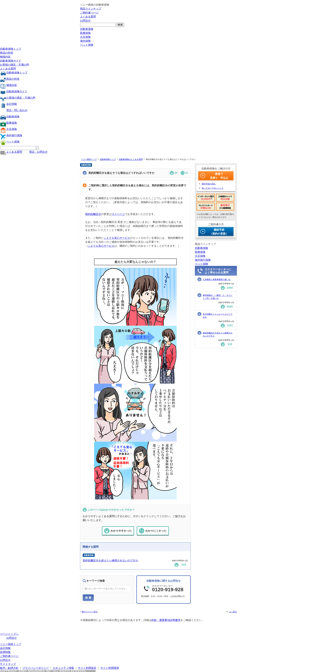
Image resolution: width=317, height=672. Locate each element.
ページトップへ (9, 634)
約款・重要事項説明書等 (165, 620)
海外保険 (85, 40)
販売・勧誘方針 (9, 668)
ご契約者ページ (89, 12)
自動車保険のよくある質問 (131, 159)
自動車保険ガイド (10, 60)
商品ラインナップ (90, 8)
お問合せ (85, 20)
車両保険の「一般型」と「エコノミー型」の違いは (217, 296)
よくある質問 (88, 16)
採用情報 (5, 652)
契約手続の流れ (209, 184)
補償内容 (5, 56)
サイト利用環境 (109, 668)
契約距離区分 (93, 214)
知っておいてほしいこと (213, 188)
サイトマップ (8, 664)
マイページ (118, 214)
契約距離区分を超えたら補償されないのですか (110, 560)
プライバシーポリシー (35, 668)
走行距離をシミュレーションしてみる (217, 315)
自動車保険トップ (10, 48)
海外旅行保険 (14, 135)
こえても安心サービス (117, 237)
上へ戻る (233, 612)
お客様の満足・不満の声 (14, 64)
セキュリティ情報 (63, 668)
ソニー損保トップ (89, 159)
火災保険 (85, 37)
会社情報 (11, 104)
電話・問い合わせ (16, 110)
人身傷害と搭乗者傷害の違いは (216, 279)
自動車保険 (86, 29)
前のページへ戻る (90, 612)
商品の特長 (6, 52)
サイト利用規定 (87, 668)
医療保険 (85, 33)
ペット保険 (86, 44)
